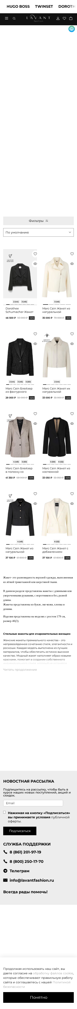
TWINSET (39, 6)
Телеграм (20, 870)
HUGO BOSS (13, 6)
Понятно (38, 997)
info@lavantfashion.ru (32, 880)
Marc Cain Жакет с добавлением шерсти (55, 552)
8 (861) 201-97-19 (25, 852)
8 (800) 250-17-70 (26, 861)
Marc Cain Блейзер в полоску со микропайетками (19, 472)
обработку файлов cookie (53, 973)
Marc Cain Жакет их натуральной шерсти (56, 392)
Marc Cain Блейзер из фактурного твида (19, 392)
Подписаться (20, 831)
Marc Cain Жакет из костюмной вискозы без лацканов (56, 473)
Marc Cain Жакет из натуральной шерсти (56, 312)
